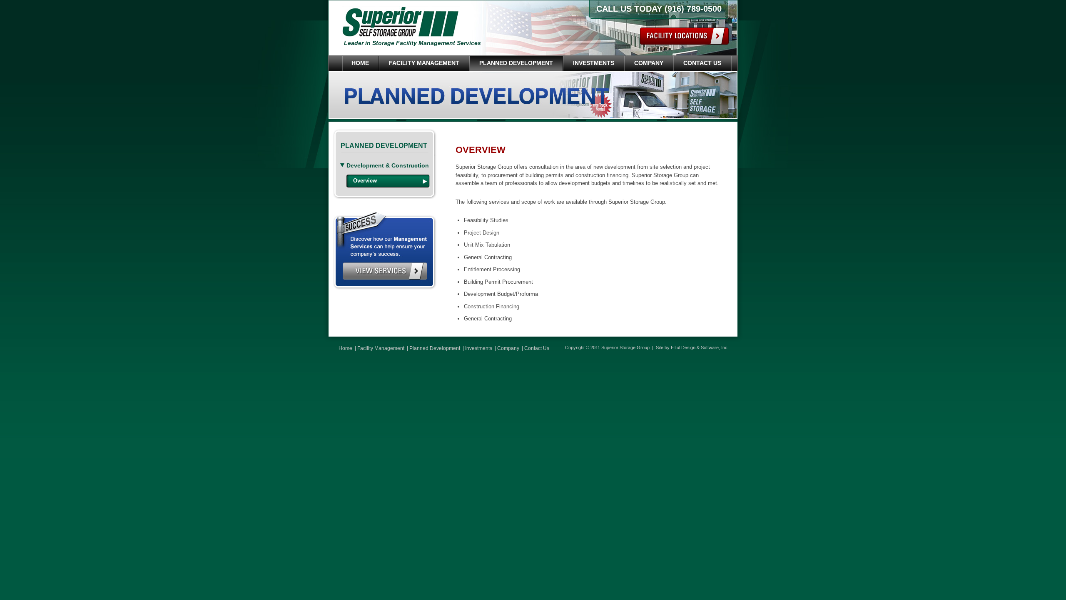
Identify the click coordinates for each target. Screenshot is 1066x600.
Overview (365, 181)
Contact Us (702, 63)
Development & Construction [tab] (387, 165)
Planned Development (516, 63)
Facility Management (424, 63)
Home (360, 63)
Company (648, 63)
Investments (593, 63)
